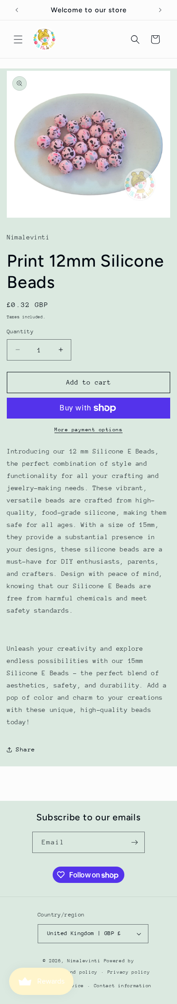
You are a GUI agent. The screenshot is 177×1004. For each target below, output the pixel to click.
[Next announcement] (160, 10)
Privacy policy (129, 972)
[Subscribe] (134, 842)
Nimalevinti (85, 961)
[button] (18, 39)
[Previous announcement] (17, 10)
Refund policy (78, 972)
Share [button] (25, 749)
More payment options (88, 430)
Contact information (123, 986)
